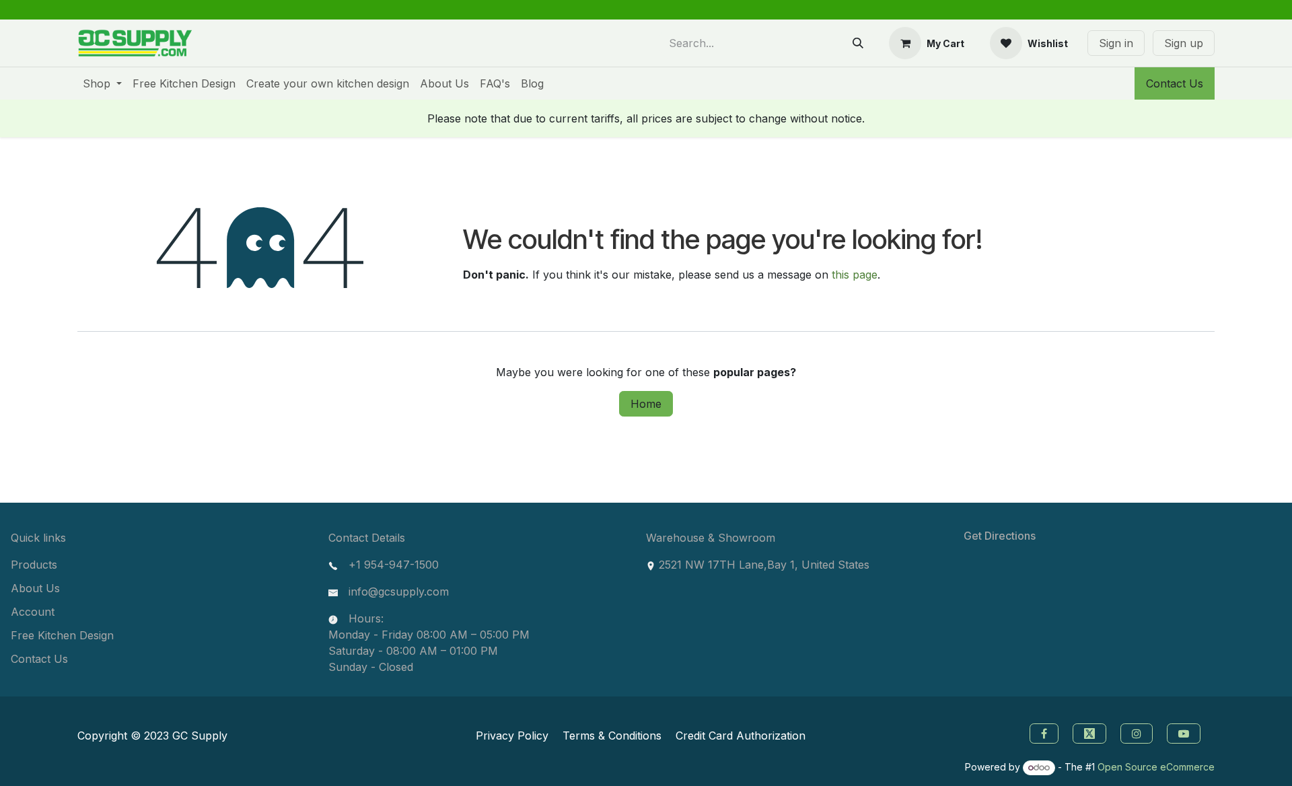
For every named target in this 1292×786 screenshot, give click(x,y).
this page (854, 274)
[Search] (858, 43)
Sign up (1183, 43)
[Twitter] (1091, 732)
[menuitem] (102, 83)
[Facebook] (1042, 732)
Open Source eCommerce (1156, 767)
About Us (35, 588)
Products (34, 564)
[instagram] (1138, 732)
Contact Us (1174, 83)
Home (646, 403)
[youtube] (1185, 732)
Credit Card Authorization (740, 735)
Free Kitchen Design (62, 635)
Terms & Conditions (612, 735)
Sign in (1116, 43)
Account (33, 611)
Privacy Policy (512, 735)
